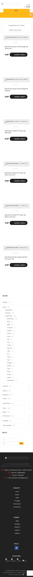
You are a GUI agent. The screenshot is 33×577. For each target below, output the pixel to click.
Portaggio (5, 420)
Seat (8, 368)
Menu (16, 10)
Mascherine (9, 316)
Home (17, 521)
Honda (9, 345)
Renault (9, 365)
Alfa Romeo (10, 319)
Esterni (5, 398)
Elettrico (5, 391)
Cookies (23, 572)
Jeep (8, 351)
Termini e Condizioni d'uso (15, 574)
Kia (8, 354)
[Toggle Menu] (30, 15)
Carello (17, 533)
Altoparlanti (9, 310)
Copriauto (5, 386)
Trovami (19, 572)
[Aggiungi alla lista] (7, 38)
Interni (4, 408)
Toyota (9, 377)
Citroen (9, 333)
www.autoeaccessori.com (9, 572)
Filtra (21, 443)
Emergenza (5, 395)
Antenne (8, 313)
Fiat (8, 339)
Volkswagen (10, 380)
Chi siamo (17, 524)
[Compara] (7, 41)
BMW (8, 324)
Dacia (8, 336)
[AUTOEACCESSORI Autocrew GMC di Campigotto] (10, 4)
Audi (8, 321)
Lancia (9, 357)
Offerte (4, 412)
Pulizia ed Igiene (7, 425)
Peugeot (9, 363)
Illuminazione (6, 403)
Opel (8, 360)
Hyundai (9, 348)
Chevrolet (10, 327)
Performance (6, 416)
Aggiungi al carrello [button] (19, 55)
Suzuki (9, 374)
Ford (8, 342)
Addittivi (5, 302)
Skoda (9, 371)
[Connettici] (16, 548)
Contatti (17, 530)
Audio (4, 307)
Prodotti (17, 527)
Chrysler (9, 330)
